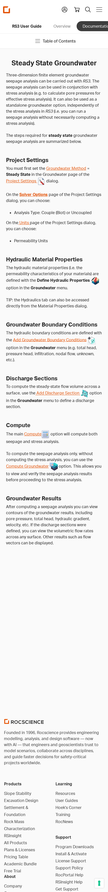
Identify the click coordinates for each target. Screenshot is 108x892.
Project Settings (21, 180)
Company (13, 885)
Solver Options (33, 194)
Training (63, 814)
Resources (65, 793)
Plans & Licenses (19, 849)
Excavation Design (21, 800)
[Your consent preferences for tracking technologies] (99, 883)
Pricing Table (16, 856)
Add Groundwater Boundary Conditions (49, 339)
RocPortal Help (69, 874)
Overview (62, 26)
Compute (32, 433)
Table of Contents (59, 41)
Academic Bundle (20, 863)
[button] (64, 9)
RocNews (64, 821)
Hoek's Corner (69, 807)
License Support (71, 860)
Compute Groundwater (27, 466)
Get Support (67, 888)
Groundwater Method (66, 168)
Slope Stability (17, 793)
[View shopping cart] (76, 9)
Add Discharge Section (57, 393)
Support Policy (69, 867)
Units (24, 222)
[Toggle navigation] (99, 9)
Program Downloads (75, 846)
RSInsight (13, 835)
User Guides (67, 800)
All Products (15, 842)
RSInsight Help (69, 881)
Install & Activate (71, 853)
